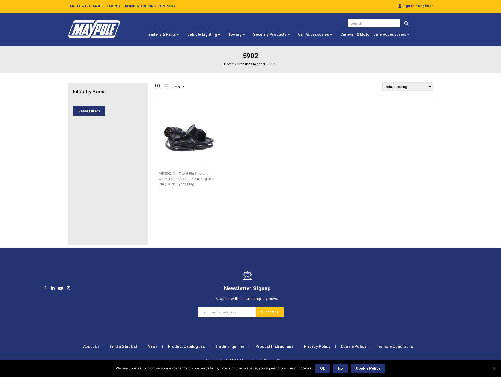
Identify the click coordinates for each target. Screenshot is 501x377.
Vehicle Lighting (202, 34)
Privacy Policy (317, 346)
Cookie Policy (353, 346)
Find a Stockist (123, 346)
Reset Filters (89, 111)
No (340, 368)
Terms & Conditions (395, 346)
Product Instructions (274, 346)
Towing (235, 34)
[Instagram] (68, 288)
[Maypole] (94, 29)
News (153, 346)
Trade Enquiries (230, 346)
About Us (91, 346)
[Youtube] (60, 288)
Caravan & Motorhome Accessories (374, 34)
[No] (494, 368)
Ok (322, 368)
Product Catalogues (186, 346)
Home (229, 64)
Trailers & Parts (161, 34)
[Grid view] (158, 87)
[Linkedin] (53, 288)
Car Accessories (313, 34)
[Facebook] (45, 288)
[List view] (166, 87)
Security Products (270, 34)
